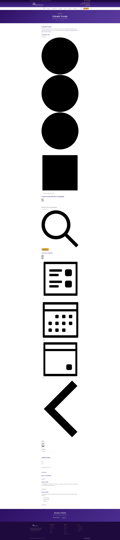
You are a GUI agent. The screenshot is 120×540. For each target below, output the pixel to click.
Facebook (43, 478)
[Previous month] (60, 437)
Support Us (51, 532)
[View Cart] (81, 8)
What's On (54, 8)
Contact (75, 8)
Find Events (45, 249)
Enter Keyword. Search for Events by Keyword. (49, 207)
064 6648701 (88, 2)
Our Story (65, 532)
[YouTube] (89, 1)
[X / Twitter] (86, 1)
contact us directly (48, 31)
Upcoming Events (46, 34)
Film (65, 8)
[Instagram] (87, 1)
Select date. (44, 449)
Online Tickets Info (80, 526)
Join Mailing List (80, 529)
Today (43, 440)
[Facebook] (84, 1)
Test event (44, 472)
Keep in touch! (45, 482)
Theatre (60, 8)
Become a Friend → (56, 517)
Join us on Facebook (46, 475)
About (48, 8)
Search (43, 201)
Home (44, 8)
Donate (86, 8)
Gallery (69, 8)
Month (42, 257)
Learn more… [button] (44, 489)
